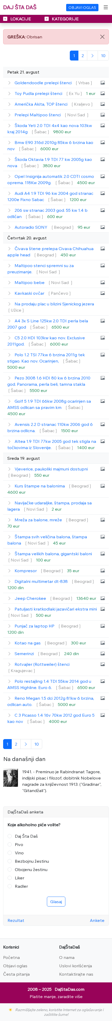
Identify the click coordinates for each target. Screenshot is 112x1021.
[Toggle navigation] (106, 7)
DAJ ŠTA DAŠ (19, 7)
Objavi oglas (15, 965)
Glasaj (56, 901)
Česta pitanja (16, 974)
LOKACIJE (20, 18)
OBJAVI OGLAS (82, 7)
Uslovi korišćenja (75, 965)
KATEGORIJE (65, 18)
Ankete (97, 920)
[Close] (102, 36)
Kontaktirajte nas (76, 974)
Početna (11, 957)
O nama (66, 957)
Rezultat (16, 920)
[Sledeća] (92, 56)
